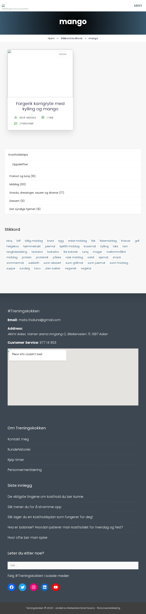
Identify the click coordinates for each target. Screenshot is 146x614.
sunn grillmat (74, 263)
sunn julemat (96, 263)
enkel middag (77, 241)
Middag (63, 54)
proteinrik (42, 257)
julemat (50, 246)
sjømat (103, 257)
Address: (15, 328)
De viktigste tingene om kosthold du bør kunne (45, 496)
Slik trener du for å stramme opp (34, 507)
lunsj (85, 252)
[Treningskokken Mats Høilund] (16, 6)
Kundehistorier (19, 449)
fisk (93, 241)
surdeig (25, 268)
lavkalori (37, 252)
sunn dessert (52, 263)
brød (50, 241)
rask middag (74, 257)
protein (27, 257)
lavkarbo (53, 252)
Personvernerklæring (25, 470)
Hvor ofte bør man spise (27, 537)
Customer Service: (23, 342)
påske (57, 257)
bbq (9, 241)
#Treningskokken (24, 311)
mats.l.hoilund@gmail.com (40, 320)
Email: (13, 320)
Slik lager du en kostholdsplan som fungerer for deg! (50, 517)
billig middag (34, 241)
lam (125, 246)
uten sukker (52, 268)
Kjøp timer (16, 459)
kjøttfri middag (69, 246)
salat (90, 257)
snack (117, 257)
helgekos (12, 246)
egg (61, 241)
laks (115, 246)
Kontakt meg (18, 439)
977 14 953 (48, 342)
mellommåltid (116, 252)
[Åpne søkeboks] (119, 5)
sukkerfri (33, 263)
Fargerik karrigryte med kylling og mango (40, 106)
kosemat (90, 246)
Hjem (51, 38)
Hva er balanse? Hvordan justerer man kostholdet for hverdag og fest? (65, 527)
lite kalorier (70, 252)
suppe (10, 268)
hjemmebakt (32, 246)
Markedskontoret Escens (81, 608)
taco (37, 268)
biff (19, 241)
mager (97, 252)
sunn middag (119, 263)
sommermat (15, 263)
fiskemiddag (108, 241)
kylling (104, 246)
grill (137, 241)
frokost (125, 241)
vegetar (86, 268)
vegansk (70, 268)
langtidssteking (16, 252)
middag (11, 257)
